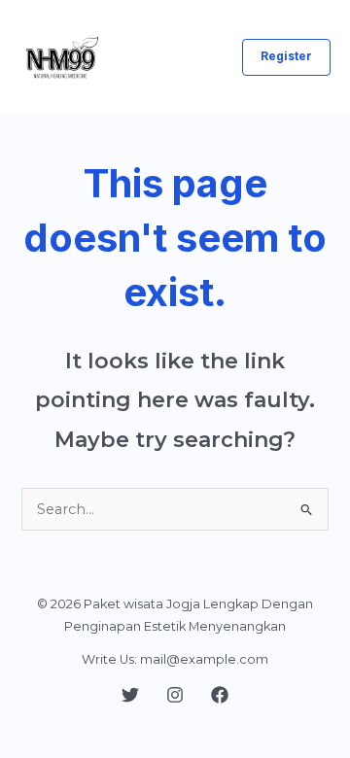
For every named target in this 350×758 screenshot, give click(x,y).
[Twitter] (130, 695)
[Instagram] (175, 695)
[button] (286, 57)
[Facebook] (219, 695)
